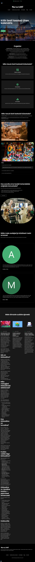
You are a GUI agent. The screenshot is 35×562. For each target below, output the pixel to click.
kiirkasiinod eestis (6, 483)
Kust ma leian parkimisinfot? (6, 173)
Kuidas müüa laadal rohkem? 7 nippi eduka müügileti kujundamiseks (29, 334)
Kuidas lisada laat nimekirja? (6, 165)
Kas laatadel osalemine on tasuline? (8, 170)
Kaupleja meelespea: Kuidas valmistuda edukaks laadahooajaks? (17, 335)
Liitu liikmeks (3, 195)
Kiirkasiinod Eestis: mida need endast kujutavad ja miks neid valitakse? (5, 334)
